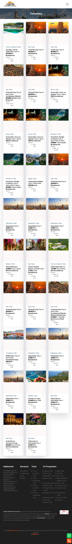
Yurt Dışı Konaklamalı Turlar (36, 495)
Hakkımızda (24, 473)
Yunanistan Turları (49, 483)
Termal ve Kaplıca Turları (49, 489)
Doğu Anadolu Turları (61, 494)
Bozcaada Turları (49, 497)
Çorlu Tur (10, 4)
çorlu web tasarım (36, 534)
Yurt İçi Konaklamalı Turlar (36, 480)
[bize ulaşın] (69, 535)
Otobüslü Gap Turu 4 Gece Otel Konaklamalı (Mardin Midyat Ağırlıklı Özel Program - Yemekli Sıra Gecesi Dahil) (58, 314)
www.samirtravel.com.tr (11, 511)
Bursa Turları (60, 483)
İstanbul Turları (48, 485)
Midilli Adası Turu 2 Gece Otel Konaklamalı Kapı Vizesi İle (13, 358)
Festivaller (60, 473)
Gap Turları (47, 500)
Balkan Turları (48, 478)
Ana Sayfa (24, 471)
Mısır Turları (60, 476)
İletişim (23, 478)
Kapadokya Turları (49, 492)
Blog (22, 476)
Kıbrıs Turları (47, 473)
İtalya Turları (60, 471)
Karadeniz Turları (62, 497)
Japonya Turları (48, 471)
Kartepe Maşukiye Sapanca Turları (62, 479)
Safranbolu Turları (62, 485)
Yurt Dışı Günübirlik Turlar (36, 488)
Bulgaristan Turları (49, 476)
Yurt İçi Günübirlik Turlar (36, 473)
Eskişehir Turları (61, 488)
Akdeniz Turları (48, 502)
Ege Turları (60, 500)
